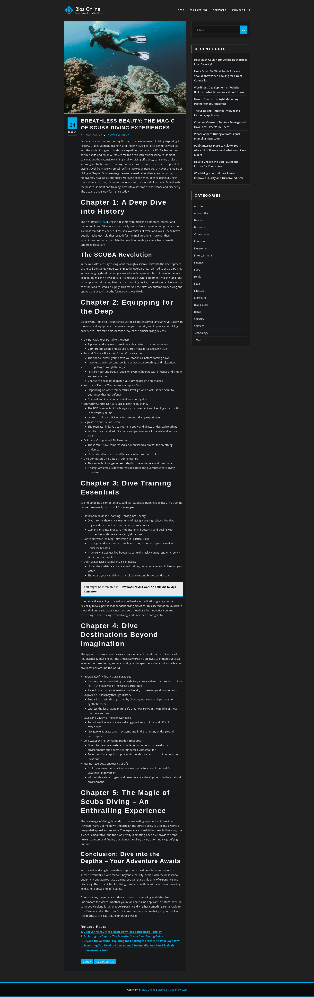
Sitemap (162, 989)
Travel (197, 340)
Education (200, 241)
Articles (198, 206)
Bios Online (91, 135)
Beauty (198, 220)
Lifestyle (199, 290)
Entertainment (118, 135)
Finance (199, 262)
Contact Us (241, 10)
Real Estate (201, 305)
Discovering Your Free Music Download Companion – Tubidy (123, 932)
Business (199, 227)
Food (197, 269)
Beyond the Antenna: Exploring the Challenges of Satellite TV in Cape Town (132, 941)
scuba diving (105, 961)
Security (199, 319)
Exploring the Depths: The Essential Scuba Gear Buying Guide (123, 936)
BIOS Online (148, 989)
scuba (102, 222)
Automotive (201, 213)
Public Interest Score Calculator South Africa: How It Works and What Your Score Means (220, 150)
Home (179, 10)
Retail (197, 312)
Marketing (198, 10)
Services (219, 10)
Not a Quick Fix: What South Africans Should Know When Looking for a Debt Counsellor (218, 76)
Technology (201, 333)
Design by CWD (178, 989)
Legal (197, 283)
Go (243, 29)
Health (198, 276)
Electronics (201, 248)
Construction (202, 234)
